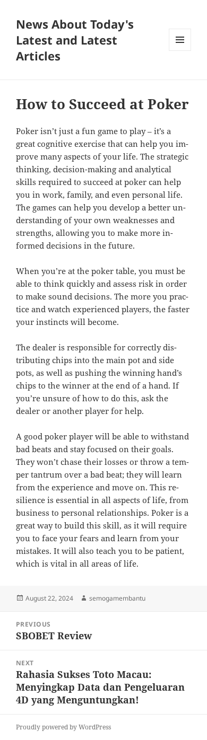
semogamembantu (117, 598)
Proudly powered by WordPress (63, 727)
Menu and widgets (180, 50)
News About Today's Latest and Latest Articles (75, 40)
